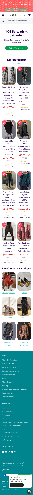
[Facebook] (3, 452)
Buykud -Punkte (8, 363)
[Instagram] (9, 452)
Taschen (9, 318)
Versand (5, 378)
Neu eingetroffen (8, 293)
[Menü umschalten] (3, 15)
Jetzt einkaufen (16, 63)
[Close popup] (24, 476)
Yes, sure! (16, 485)
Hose (24, 318)
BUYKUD (16, 490)
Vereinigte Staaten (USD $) (12, 464)
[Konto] (24, 14)
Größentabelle (7, 411)
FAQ (3, 419)
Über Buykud (7, 408)
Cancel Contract (7, 397)
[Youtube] (6, 452)
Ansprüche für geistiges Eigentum (14, 389)
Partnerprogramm (8, 440)
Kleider (4, 484)
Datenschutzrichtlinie (9, 432)
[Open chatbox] (29, 491)
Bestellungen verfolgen (10, 371)
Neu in (3, 481)
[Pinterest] (12, 452)
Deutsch (6, 469)
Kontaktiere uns (7, 393)
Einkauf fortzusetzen (16, 48)
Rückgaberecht (7, 382)
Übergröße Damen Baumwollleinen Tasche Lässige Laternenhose (24, 146)
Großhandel (6, 415)
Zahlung (5, 386)
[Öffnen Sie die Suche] (3, 21)
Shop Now (23, 10)
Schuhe (24, 293)
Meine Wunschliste (9, 367)
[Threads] (15, 452)
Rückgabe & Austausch (10, 360)
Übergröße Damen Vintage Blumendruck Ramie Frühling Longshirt (24, 92)
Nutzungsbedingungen (10, 436)
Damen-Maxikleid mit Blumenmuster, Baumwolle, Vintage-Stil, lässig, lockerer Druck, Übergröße (8, 95)
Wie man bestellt (8, 375)
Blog (3, 429)
